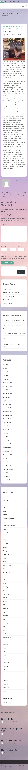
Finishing (5, 587)
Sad (4, 673)
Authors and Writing (9, 26)
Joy (4, 619)
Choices (5, 543)
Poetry (5, 659)
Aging (4, 511)
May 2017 (5, 462)
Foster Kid (6, 594)
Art (4, 522)
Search (5, 269)
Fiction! (5, 583)
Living (16, 28)
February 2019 (7, 404)
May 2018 (5, 433)
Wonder (5, 702)
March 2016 (6, 480)
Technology (6, 688)
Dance (5, 558)
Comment (4, 224)
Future (5, 597)
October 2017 (7, 458)
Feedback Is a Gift (19, 320)
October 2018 (7, 419)
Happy (5, 612)
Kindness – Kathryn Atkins (11, 344)
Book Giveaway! (19, 195)
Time (4, 691)
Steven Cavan (7, 320)
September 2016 (8, 469)
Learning (5, 623)
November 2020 (8, 383)
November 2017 (7, 455)
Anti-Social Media (8, 518)
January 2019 (7, 408)
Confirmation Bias (8, 300)
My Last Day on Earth (9, 296)
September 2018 (8, 422)
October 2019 (7, 397)
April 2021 (6, 375)
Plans (4, 655)
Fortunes (5, 590)
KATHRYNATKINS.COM (12, 1)
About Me (6, 497)
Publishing (6, 662)
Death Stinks (7, 289)
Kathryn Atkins (7, 326)
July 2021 (5, 365)
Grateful (5, 601)
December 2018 (8, 411)
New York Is (17, 339)
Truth (4, 695)
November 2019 (8, 393)
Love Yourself (7, 637)
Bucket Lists (19, 26)
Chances (5, 536)
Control (5, 547)
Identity (5, 615)
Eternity (5, 576)
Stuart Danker (7, 333)
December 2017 (7, 451)
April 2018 (6, 437)
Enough (5, 346)
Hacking (9, 28)
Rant (4, 669)
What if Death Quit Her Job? (11, 292)
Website (20, 247)
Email (12, 247)
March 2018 (6, 440)
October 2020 (7, 386)
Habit (4, 605)
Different (5, 569)
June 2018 (6, 429)
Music (4, 648)
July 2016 (6, 473)
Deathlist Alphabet (8, 565)
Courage (5, 551)
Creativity (6, 554)
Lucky (4, 641)
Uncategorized (7, 698)
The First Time (7, 303)
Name (3, 247)
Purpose (5, 666)
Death (4, 561)
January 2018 (7, 447)
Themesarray (15, 768)
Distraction (6, 572)
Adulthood (6, 504)
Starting (5, 684)
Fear (4, 28)
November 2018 (7, 415)
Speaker (5, 680)
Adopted (5, 500)
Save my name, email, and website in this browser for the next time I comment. (14, 257)
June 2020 (6, 390)
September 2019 (8, 401)
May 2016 (6, 476)
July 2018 (5, 426)
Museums (6, 644)
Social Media (6, 677)
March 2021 (6, 379)
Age (4, 507)
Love (4, 633)
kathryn (8, 34)
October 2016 (7, 465)
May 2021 (5, 372)
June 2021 (6, 368)
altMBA (5, 515)
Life (13, 28)
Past (4, 652)
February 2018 (7, 444)
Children (5, 540)
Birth (4, 529)
